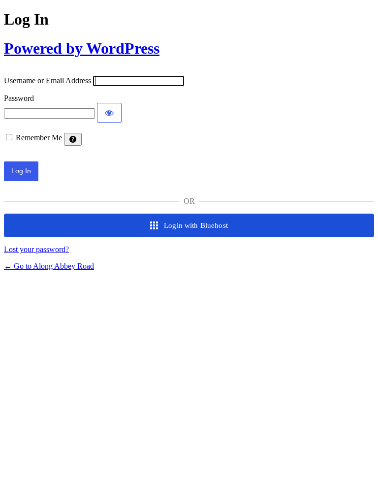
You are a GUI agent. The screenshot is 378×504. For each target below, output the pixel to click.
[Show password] (109, 113)
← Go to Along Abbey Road (49, 266)
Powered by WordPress (81, 48)
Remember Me (39, 137)
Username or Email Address (47, 80)
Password (19, 98)
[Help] (73, 139)
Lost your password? (36, 249)
